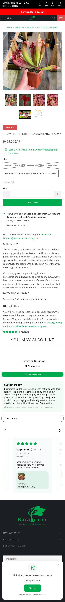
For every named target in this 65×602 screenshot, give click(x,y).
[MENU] (1, 18)
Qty (5, 188)
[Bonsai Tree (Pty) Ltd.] (32, 18)
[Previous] (5, 61)
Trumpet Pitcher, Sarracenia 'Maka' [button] (27, 486)
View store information (17, 225)
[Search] (54, 18)
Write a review (32, 374)
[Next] (59, 61)
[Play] (32, 61)
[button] (10, 331)
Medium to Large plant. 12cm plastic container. (31, 173)
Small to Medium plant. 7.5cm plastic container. (31, 165)
